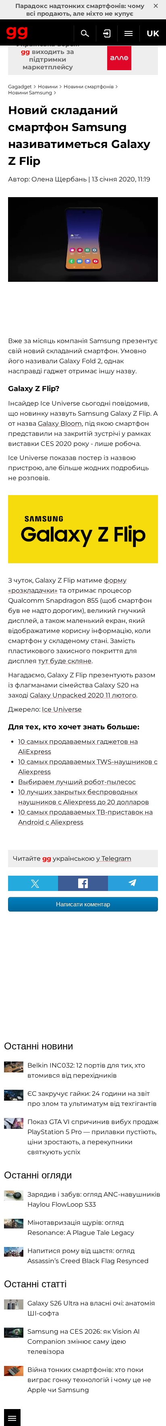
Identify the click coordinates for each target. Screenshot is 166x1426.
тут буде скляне (64, 661)
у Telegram (113, 858)
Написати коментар (83, 904)
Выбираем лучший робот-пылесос (77, 782)
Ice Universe (62, 709)
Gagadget (17, 31)
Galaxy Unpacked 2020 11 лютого (83, 695)
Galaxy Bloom (60, 423)
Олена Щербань (59, 179)
